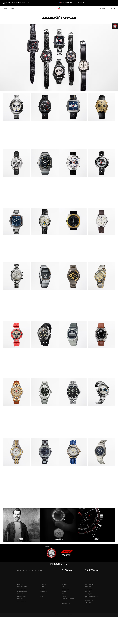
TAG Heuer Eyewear (21, 601)
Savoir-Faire (42, 589)
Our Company (43, 584)
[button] (111, 8)
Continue (82, 2)
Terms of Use (87, 591)
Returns (64, 596)
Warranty (64, 591)
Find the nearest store (69, 570)
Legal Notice (88, 602)
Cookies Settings (88, 589)
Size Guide (64, 601)
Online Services (65, 589)
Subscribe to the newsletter (93, 570)
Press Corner (43, 591)
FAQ (63, 586)
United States (65, 2)
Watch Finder (20, 584)
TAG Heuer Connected (22, 586)
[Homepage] (59, 8)
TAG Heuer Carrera (21, 589)
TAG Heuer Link (20, 598)
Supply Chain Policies (89, 600)
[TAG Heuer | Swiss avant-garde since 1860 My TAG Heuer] (59, 564)
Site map (42, 596)
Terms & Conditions (89, 584)
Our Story (42, 586)
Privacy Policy (88, 586)
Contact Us (64, 584)
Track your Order (66, 603)
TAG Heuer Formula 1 (22, 591)
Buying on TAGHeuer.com (68, 598)
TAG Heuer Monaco (21, 596)
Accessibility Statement (90, 605)
